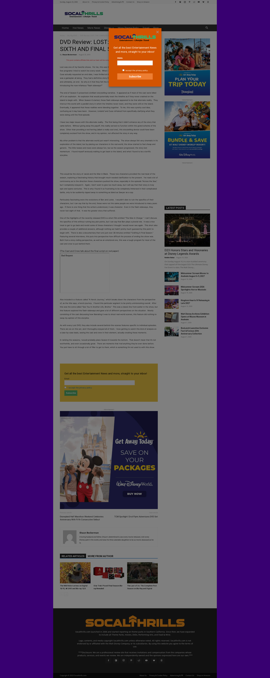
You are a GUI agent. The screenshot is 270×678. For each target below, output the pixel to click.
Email (120, 58)
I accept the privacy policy (136, 70)
